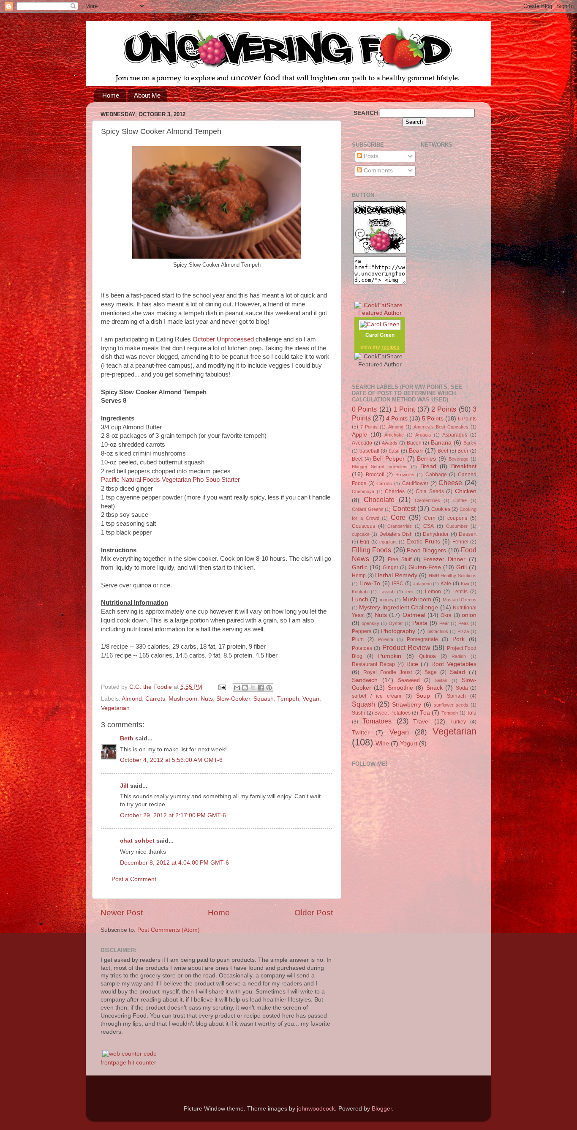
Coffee (460, 500)
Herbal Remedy (396, 575)
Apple (359, 434)
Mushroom (183, 699)
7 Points (369, 426)
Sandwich (365, 680)
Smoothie (400, 688)
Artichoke (394, 434)
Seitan (441, 680)
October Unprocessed (223, 339)
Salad (457, 672)
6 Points (467, 419)
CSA (428, 526)
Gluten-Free (424, 567)
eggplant (388, 541)
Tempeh (288, 699)
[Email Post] (221, 687)
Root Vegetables (453, 664)
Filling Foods (371, 550)
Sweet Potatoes (392, 713)
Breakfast (463, 466)
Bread (428, 466)
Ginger (390, 567)
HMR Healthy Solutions (452, 575)
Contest (404, 508)
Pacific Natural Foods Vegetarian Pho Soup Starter (170, 479)
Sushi (358, 713)
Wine (382, 743)
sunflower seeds (451, 704)
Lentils (460, 592)
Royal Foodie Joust (387, 672)
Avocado (362, 443)
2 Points (443, 409)
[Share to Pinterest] (269, 687)
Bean (416, 451)
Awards (389, 442)
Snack (434, 688)
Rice (412, 664)
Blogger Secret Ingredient (380, 466)
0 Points (364, 409)
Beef (443, 451)
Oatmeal (414, 615)
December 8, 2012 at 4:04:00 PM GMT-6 (174, 863)
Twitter (361, 732)
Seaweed (409, 680)
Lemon (433, 592)
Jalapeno (422, 583)
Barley (469, 442)
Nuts (207, 699)
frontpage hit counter (128, 1062)
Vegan (310, 699)
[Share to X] (253, 687)
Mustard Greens (459, 599)
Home (110, 95)
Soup (423, 696)
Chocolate (379, 499)
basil (394, 451)
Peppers (361, 631)
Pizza (463, 631)
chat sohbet (137, 841)
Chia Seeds (430, 491)
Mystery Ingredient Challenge (398, 607)
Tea (425, 713)
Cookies (440, 509)
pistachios (437, 631)
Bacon (414, 443)
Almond (132, 699)
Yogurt (408, 743)
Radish (459, 656)
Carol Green (380, 335)
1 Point (404, 409)
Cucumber (457, 526)
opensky (370, 623)
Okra (446, 615)
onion (469, 615)
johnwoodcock (316, 1108)
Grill (461, 567)
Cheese (450, 482)
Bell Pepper (389, 459)
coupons (457, 518)
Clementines (427, 500)
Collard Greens (368, 509)
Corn (429, 518)
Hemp (359, 576)
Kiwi (465, 583)
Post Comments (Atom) (168, 930)
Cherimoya (363, 491)
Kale (446, 584)
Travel (421, 721)
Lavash (387, 591)
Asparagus (454, 435)
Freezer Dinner (444, 559)
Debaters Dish (396, 534)
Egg (364, 542)
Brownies (404, 474)
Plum (358, 639)
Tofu (471, 713)
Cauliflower (415, 483)
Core (398, 517)
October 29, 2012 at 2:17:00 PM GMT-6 (173, 815)
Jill (124, 786)
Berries (426, 459)
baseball (369, 451)
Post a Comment (134, 879)
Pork (458, 639)
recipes (390, 347)
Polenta (385, 639)
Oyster (396, 623)
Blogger (382, 1108)
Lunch (360, 599)
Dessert (467, 534)
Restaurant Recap (373, 664)
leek (410, 591)
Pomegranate (422, 639)
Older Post (313, 912)
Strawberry (406, 704)
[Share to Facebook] (261, 687)
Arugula (423, 434)
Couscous (363, 526)
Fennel (460, 542)
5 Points (433, 418)
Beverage (458, 458)
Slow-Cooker (233, 699)
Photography (398, 631)
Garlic (359, 567)
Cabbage (436, 475)
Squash (263, 699)
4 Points (397, 418)
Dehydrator (436, 534)
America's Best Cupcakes (441, 426)
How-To (369, 583)
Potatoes (362, 648)
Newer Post (122, 912)
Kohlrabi (360, 591)
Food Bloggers (426, 550)
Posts (370, 156)
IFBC (397, 584)
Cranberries (399, 526)
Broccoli (375, 475)
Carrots (155, 699)
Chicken (465, 491)
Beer (462, 451)
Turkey (458, 722)
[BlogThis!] (245, 687)
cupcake (361, 534)
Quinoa (427, 656)
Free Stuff (399, 559)
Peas (463, 623)
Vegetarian (115, 708)
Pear (444, 623)
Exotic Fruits (423, 541)
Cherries (395, 491)
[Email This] (237, 687)
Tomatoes (377, 721)
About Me (147, 95)
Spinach (456, 696)
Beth (126, 738)
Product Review (406, 647)
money (387, 599)
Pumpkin (389, 656)
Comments (377, 170)
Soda (462, 688)
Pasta (419, 623)
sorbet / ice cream (376, 696)
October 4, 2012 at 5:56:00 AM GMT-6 (171, 760)
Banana (441, 442)
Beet (357, 459)
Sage (431, 672)
